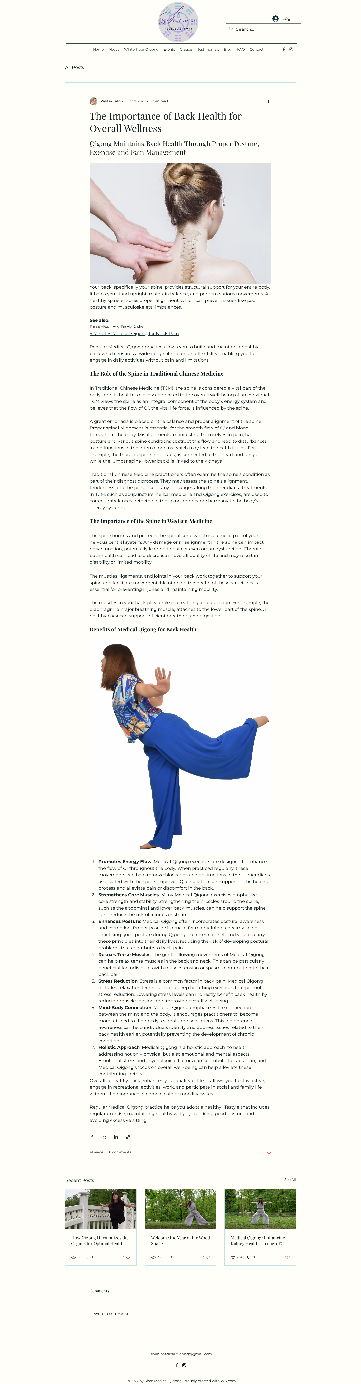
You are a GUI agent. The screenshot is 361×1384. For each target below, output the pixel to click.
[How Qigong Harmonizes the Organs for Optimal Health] (100, 1209)
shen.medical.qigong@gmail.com (181, 1354)
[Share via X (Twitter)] (104, 1137)
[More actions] (268, 101)
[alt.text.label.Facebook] (283, 49)
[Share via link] (128, 1137)
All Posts (74, 67)
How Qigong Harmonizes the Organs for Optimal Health (100, 1240)
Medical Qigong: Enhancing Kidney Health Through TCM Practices (259, 1240)
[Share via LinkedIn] (116, 1137)
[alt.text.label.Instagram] (291, 49)
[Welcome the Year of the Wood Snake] (180, 1209)
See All (290, 1179)
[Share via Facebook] (92, 1137)
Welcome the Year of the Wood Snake (180, 1240)
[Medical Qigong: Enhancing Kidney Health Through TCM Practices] (260, 1209)
